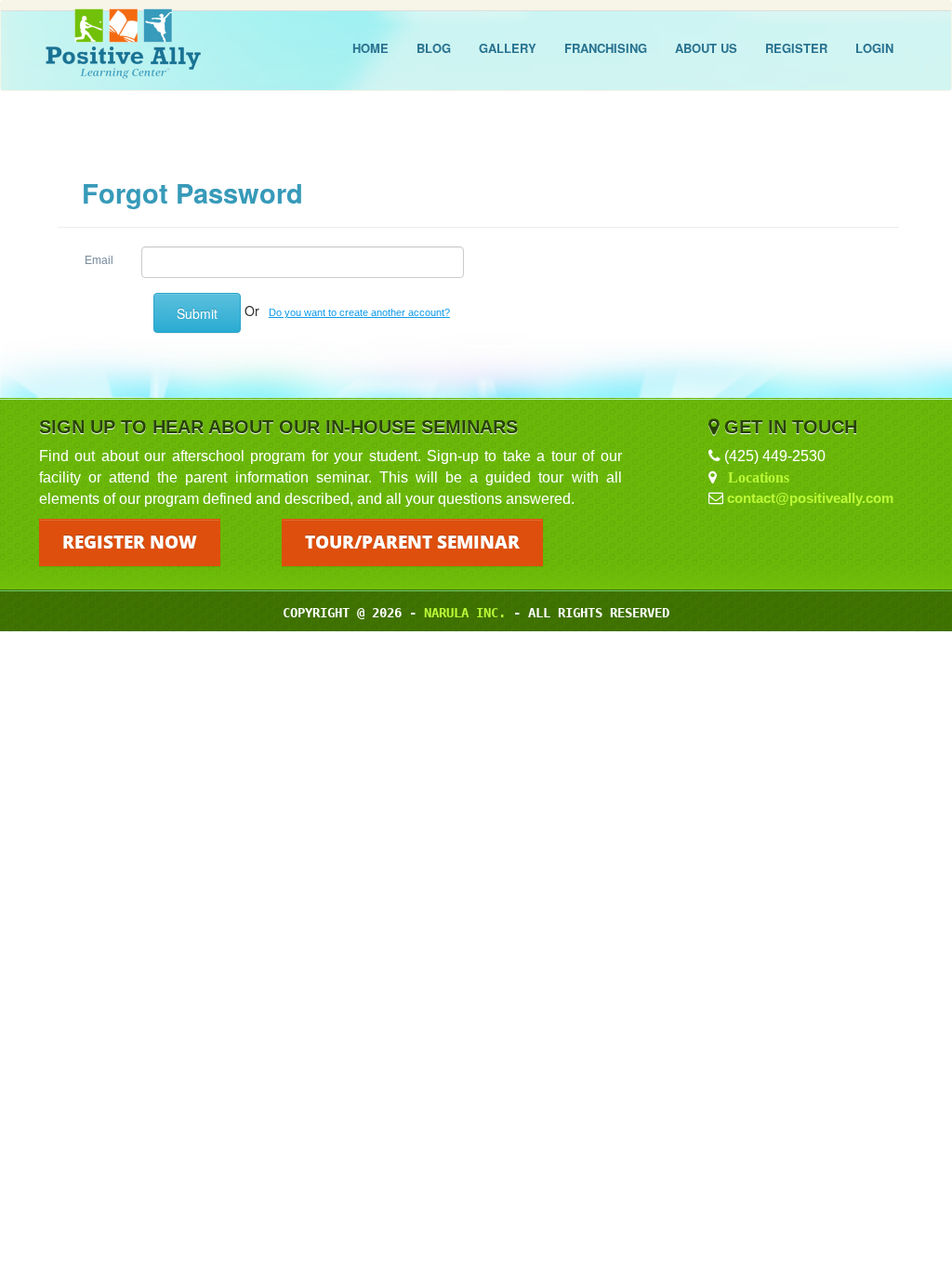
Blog (433, 48)
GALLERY (507, 48)
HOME (370, 48)
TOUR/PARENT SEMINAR (412, 542)
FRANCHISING (605, 48)
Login (874, 48)
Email (99, 260)
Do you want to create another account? (359, 312)
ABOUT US (706, 48)
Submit (197, 313)
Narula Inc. (465, 612)
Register (796, 48)
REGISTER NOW (129, 542)
